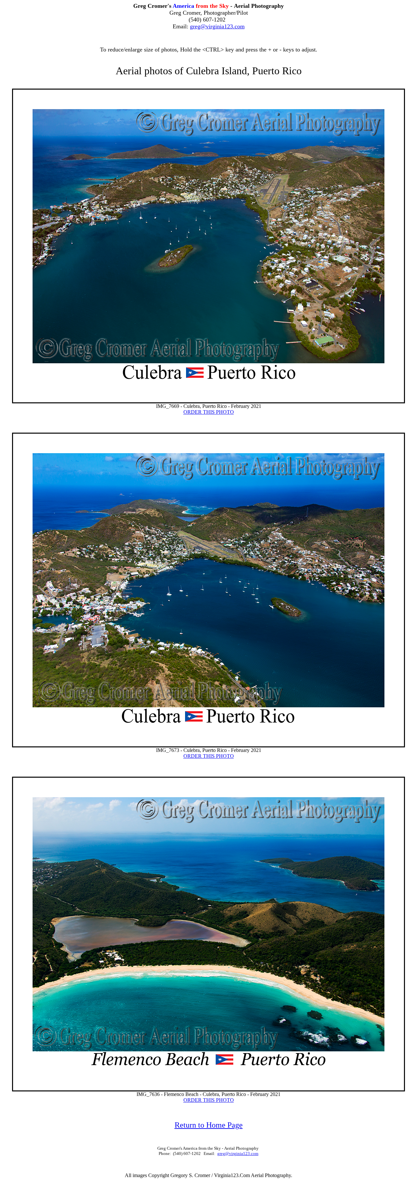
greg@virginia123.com (217, 26)
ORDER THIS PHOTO (208, 412)
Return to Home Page (209, 1125)
